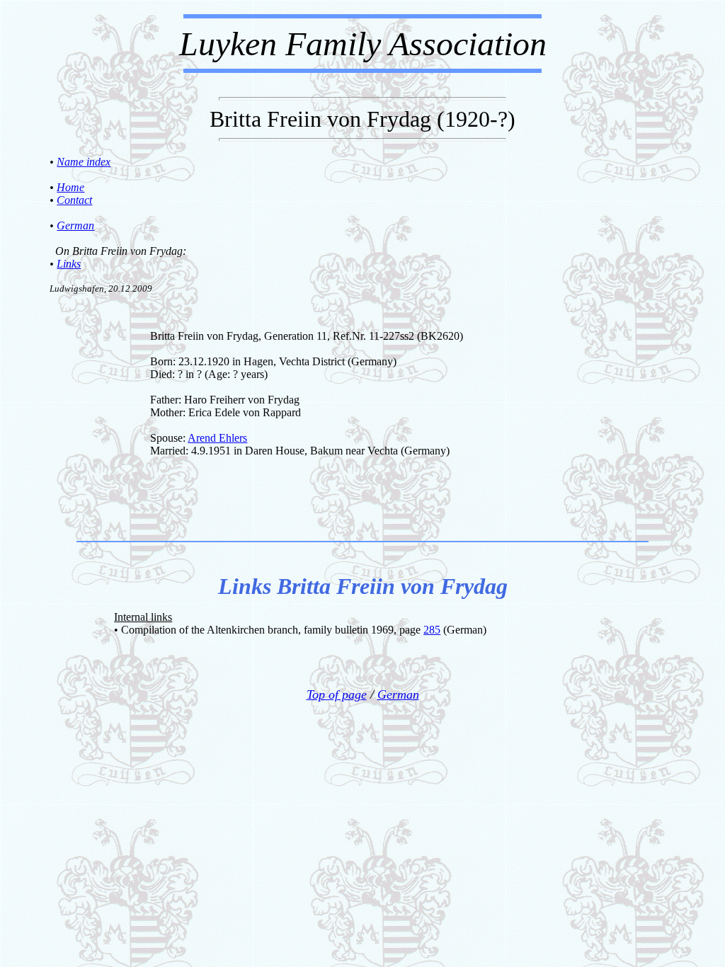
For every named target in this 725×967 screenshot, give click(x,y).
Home (70, 187)
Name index (83, 162)
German (75, 225)
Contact (74, 200)
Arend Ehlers (217, 438)
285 (431, 630)
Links (69, 264)
